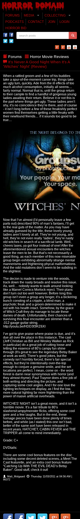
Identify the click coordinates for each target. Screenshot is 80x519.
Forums (15, 57)
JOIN (51, 21)
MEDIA (29, 15)
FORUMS (12, 15)
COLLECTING (55, 15)
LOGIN (64, 21)
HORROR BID (15, 28)
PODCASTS (14, 21)
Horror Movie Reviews (49, 57)
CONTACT (36, 21)
